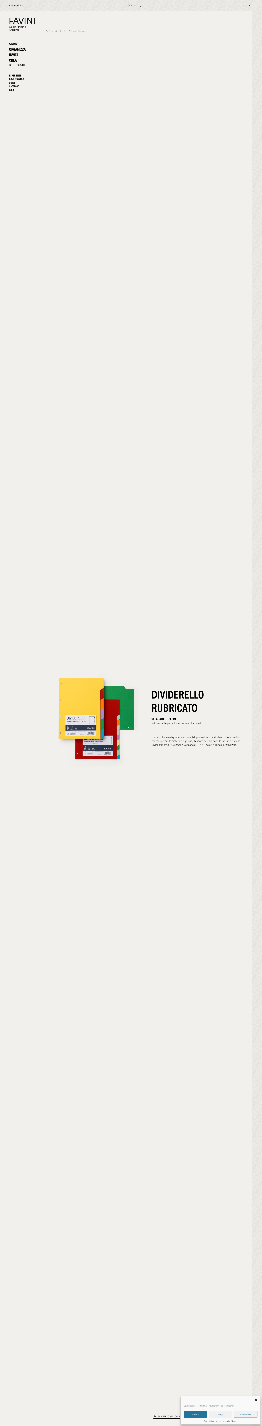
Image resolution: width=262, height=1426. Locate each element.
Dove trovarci (16, 79)
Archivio (63, 31)
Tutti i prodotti (52, 31)
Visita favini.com (17, 5)
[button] (255, 1399)
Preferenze (245, 1414)
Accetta (195, 1414)
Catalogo (14, 86)
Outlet (13, 82)
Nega (220, 1414)
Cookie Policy (209, 1421)
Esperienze (15, 75)
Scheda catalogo (168, 1416)
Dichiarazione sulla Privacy (225, 1421)
